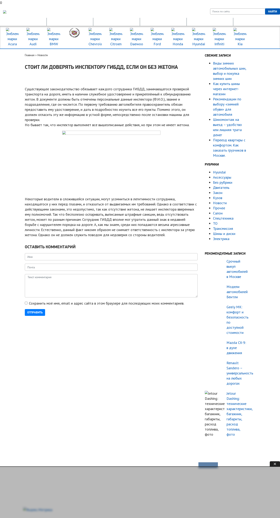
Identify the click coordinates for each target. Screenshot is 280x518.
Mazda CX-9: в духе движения (236, 347)
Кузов (217, 197)
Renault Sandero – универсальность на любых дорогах (237, 373)
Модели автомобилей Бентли (237, 291)
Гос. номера (23, 21)
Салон (218, 213)
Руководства (147, 465)
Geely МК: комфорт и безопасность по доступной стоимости (237, 320)
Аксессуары (222, 177)
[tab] (208, 465)
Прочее (219, 208)
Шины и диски (224, 233)
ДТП (163, 21)
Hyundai (219, 172)
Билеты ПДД (82, 465)
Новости (43, 55)
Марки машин (264, 37)
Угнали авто (15, 465)
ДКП (210, 21)
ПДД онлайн (70, 21)
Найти (272, 11)
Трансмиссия (223, 228)
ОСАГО (116, 21)
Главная (29, 55)
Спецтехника (223, 218)
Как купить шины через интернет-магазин (226, 88)
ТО (215, 223)
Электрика (221, 238)
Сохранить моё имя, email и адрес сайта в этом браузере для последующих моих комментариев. (106, 303)
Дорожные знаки (257, 21)
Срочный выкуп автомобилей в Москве (237, 269)
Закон (217, 192)
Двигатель (221, 187)
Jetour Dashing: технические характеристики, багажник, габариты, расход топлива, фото (237, 414)
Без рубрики (222, 182)
